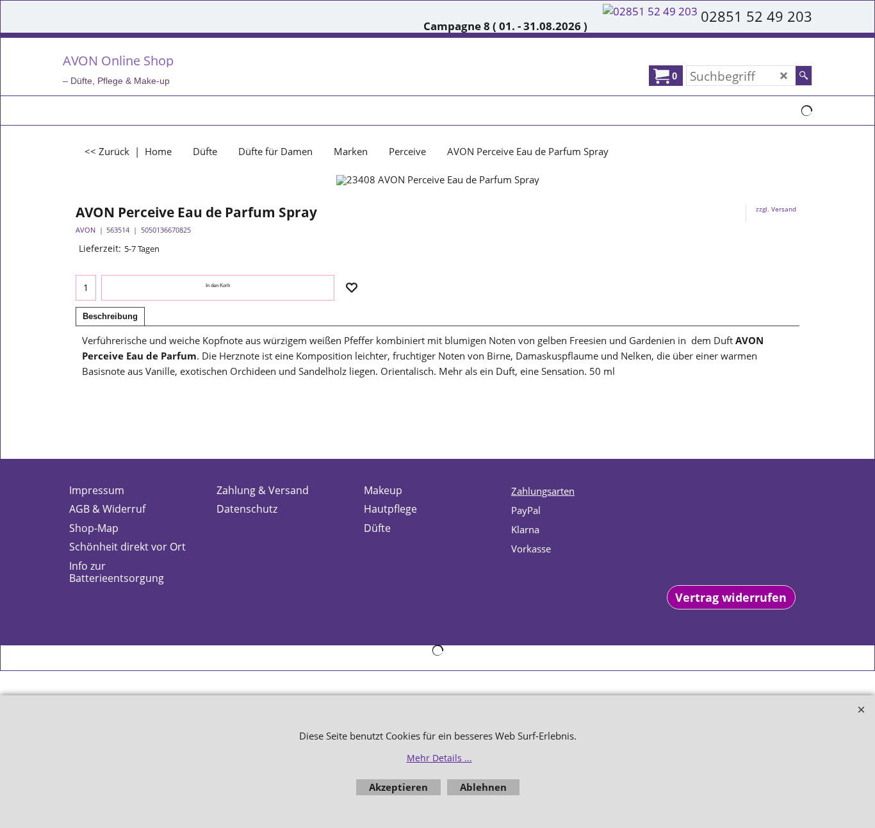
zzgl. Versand (776, 208)
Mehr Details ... (439, 758)
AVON (85, 230)
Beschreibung (110, 316)
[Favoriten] (351, 288)
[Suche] (804, 75)
